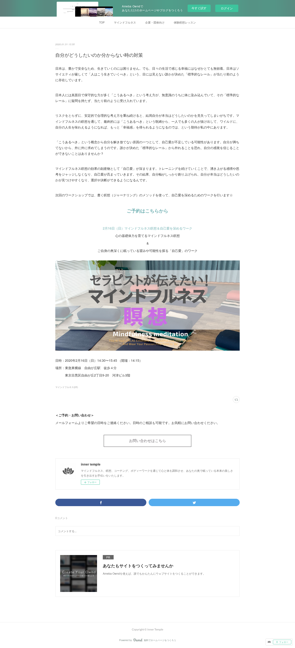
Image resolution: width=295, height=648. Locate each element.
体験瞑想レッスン (185, 22)
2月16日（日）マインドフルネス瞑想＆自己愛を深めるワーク (147, 228)
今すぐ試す (199, 8)
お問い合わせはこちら (147, 440)
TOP (102, 22)
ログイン (227, 8)
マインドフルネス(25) (66, 387)
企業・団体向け (155, 22)
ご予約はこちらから (147, 210)
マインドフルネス (125, 22)
